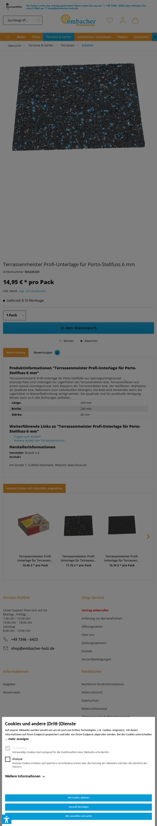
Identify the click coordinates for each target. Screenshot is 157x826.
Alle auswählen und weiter (78, 816)
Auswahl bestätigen (79, 807)
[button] (6, 819)
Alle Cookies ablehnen (79, 798)
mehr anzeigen (18, 739)
